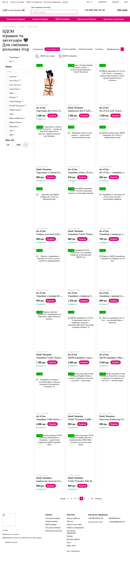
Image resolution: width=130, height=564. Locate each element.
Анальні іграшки (40, 19)
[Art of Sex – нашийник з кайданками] (112, 145)
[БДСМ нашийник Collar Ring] (112, 330)
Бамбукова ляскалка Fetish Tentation (55, 481)
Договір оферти (73, 539)
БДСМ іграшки (62, 19)
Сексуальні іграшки (15, 19)
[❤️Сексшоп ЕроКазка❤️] (9, 520)
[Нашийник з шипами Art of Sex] (49, 268)
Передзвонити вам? (95, 522)
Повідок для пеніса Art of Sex (51, 234)
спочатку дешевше (68, 49)
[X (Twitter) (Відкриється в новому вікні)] (83, 2)
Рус (91, 2)
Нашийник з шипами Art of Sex (51, 296)
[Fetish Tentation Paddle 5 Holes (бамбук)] (81, 391)
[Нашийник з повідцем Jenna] (112, 206)
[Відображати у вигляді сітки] (122, 49)
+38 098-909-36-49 (94, 10)
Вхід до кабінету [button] (73, 518)
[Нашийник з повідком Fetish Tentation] (81, 268)
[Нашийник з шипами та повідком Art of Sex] (112, 268)
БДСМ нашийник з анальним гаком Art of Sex (90, 357)
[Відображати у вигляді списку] (125, 49)
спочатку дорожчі (86, 49)
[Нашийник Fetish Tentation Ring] (81, 206)
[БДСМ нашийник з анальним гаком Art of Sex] (81, 330)
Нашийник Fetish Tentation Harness (54, 357)
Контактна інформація (52, 2)
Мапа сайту (71, 546)
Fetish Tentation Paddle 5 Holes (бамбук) (88, 419)
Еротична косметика (114, 19)
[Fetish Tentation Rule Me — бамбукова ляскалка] (81, 453)
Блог (69, 542)
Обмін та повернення (34, 2)
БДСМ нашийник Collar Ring (113, 357)
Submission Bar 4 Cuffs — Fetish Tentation (89, 110)
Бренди (65, 2)
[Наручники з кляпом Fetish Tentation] (49, 145)
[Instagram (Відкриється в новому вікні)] (80, 2)
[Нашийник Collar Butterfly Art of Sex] (49, 391)
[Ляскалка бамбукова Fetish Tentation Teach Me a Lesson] (112, 391)
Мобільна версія (11, 542)
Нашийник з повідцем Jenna (113, 234)
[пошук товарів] (75, 12)
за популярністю (52, 49)
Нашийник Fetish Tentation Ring (84, 234)
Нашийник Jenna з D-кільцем (82, 172)
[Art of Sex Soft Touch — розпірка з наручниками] (112, 83)
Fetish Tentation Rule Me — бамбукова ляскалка (92, 481)
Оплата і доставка (17, 2)
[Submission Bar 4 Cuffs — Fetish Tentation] (81, 83)
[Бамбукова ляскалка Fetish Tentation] (49, 453)
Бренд (8, 66)
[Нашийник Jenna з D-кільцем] (81, 145)
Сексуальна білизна (86, 19)
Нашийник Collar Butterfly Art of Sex (54, 419)
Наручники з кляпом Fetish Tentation (55, 172)
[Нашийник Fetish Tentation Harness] (49, 330)
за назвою (99, 49)
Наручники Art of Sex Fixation (51, 110)
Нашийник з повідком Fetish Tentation (87, 296)
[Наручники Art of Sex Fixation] (49, 83)
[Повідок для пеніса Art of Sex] (49, 206)
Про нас (5, 2)
